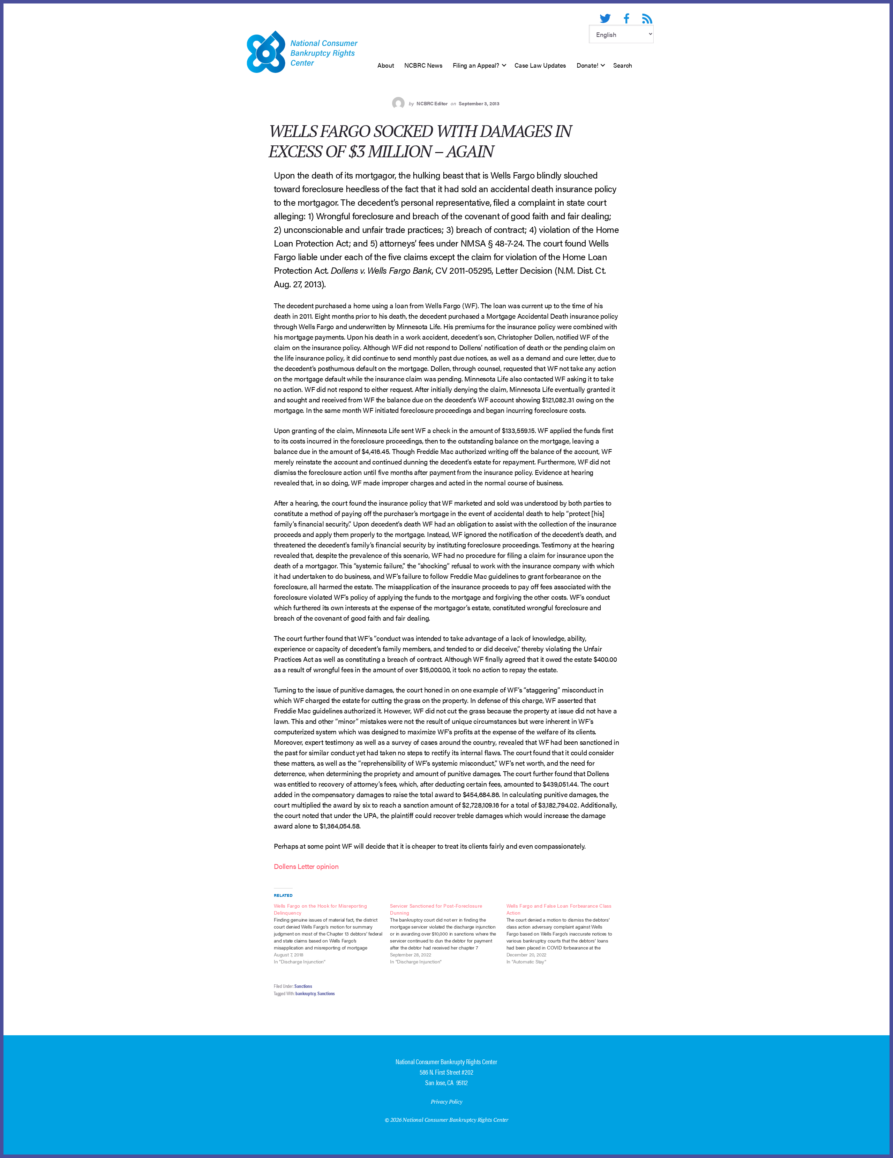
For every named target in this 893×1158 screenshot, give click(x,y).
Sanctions (303, 985)
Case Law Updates (540, 65)
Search (622, 65)
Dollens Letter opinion (306, 866)
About (385, 65)
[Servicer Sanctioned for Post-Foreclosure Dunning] (448, 933)
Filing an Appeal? (476, 65)
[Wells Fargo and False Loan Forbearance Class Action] (564, 933)
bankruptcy (305, 993)
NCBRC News (423, 65)
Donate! (587, 65)
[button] (504, 65)
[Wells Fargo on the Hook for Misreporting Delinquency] (332, 933)
